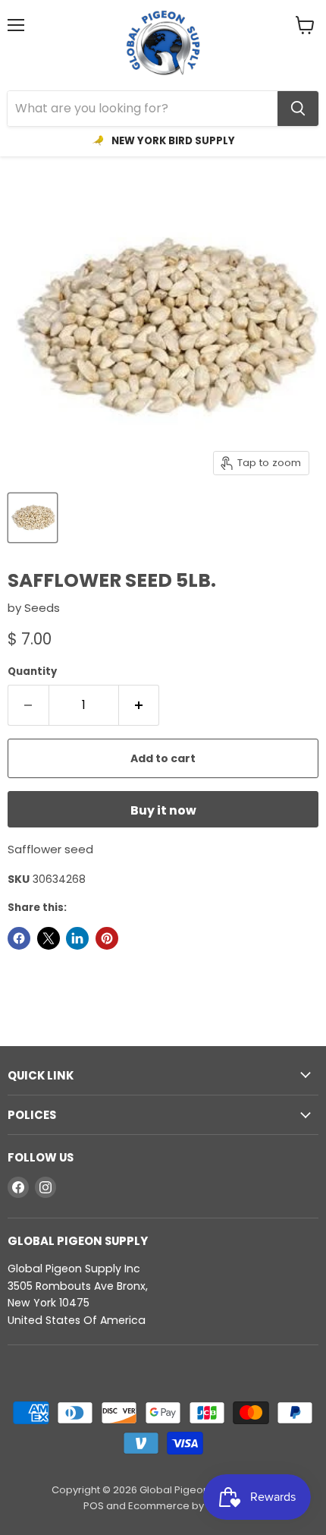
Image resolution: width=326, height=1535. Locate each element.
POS (93, 1506)
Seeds (42, 608)
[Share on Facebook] (19, 938)
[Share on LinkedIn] (77, 938)
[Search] (297, 108)
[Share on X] (48, 938)
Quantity (32, 671)
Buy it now (163, 810)
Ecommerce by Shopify (185, 1506)
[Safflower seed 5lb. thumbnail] (32, 517)
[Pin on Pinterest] (107, 938)
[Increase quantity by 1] (139, 705)
